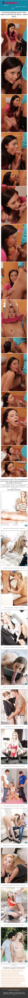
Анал (2, 970)
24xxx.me (25, 6)
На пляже (14, 983)
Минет (2, 983)
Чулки (24, 986)
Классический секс (18, 975)
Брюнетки (20, 970)
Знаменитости (4, 975)
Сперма (15, 986)
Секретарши (4, 986)
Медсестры (11, 980)
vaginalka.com (12, 992)
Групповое (10, 973)
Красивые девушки (5, 978)
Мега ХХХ (14, 477)
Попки (18, 983)
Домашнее (16, 973)
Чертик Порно (14, 18)
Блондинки (14, 970)
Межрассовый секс (20, 980)
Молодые (8, 983)
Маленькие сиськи (20, 978)
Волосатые (3, 973)
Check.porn (16, 990)
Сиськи (10, 986)
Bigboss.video (19, 6)
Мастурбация (4, 980)
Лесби (13, 978)
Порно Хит (6, 5)
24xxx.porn (11, 990)
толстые (20, 986)
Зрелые (11, 975)
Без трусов (7, 970)
